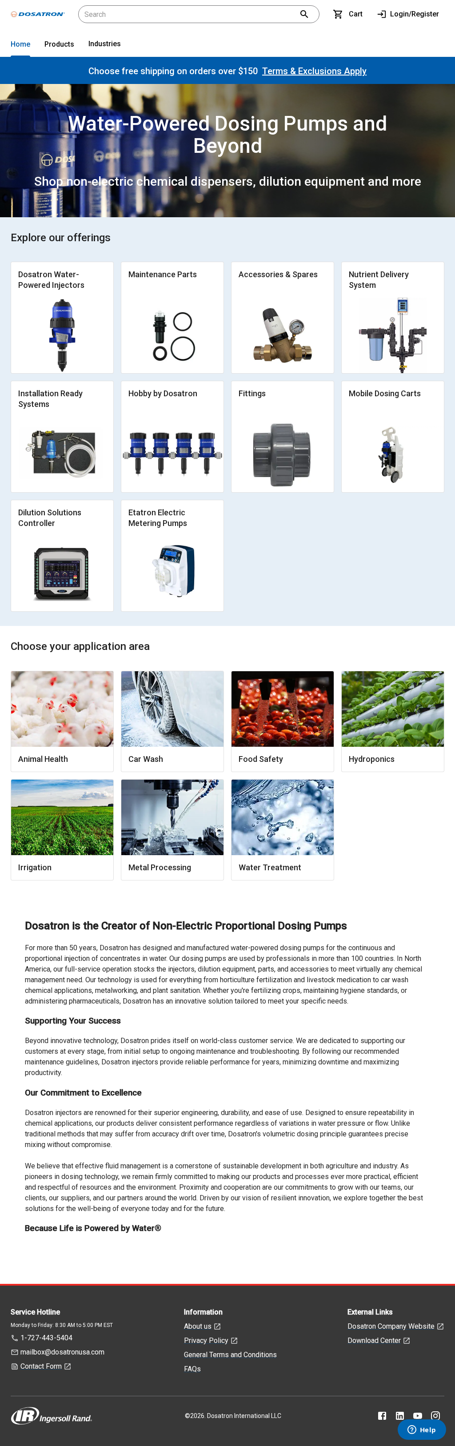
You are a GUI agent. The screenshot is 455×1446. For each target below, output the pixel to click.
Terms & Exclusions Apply (314, 71)
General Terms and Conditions (230, 1354)
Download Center (374, 1340)
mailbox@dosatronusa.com (62, 1352)
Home (20, 44)
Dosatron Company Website (391, 1326)
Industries (104, 44)
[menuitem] (20, 46)
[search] (304, 14)
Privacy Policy (206, 1340)
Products (59, 44)
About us (198, 1326)
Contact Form (41, 1366)
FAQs (192, 1369)
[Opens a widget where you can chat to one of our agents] (421, 1430)
